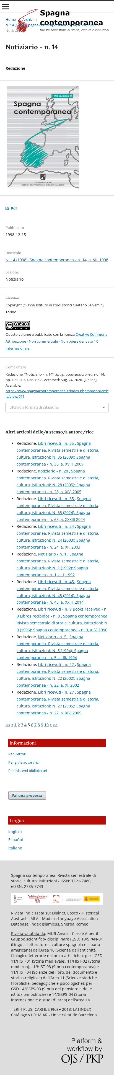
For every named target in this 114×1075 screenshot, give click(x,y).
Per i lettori (17, 753)
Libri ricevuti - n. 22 (56, 664)
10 (46, 724)
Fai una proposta (27, 795)
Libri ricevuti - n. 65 (56, 498)
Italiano (15, 848)
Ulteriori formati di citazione (34, 407)
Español (15, 839)
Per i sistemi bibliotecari (27, 770)
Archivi (27, 19)
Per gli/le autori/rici (23, 762)
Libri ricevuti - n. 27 (56, 692)
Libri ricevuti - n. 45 (56, 581)
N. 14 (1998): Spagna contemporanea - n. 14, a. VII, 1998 (50, 24)
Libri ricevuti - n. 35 (56, 443)
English (15, 831)
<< (8, 724)
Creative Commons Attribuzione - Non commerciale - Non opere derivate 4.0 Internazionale (56, 341)
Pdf (14, 208)
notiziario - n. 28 (53, 471)
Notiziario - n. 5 (53, 636)
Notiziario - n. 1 (53, 554)
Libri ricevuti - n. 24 (56, 526)
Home (11, 19)
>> (55, 724)
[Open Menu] (5, 6)
